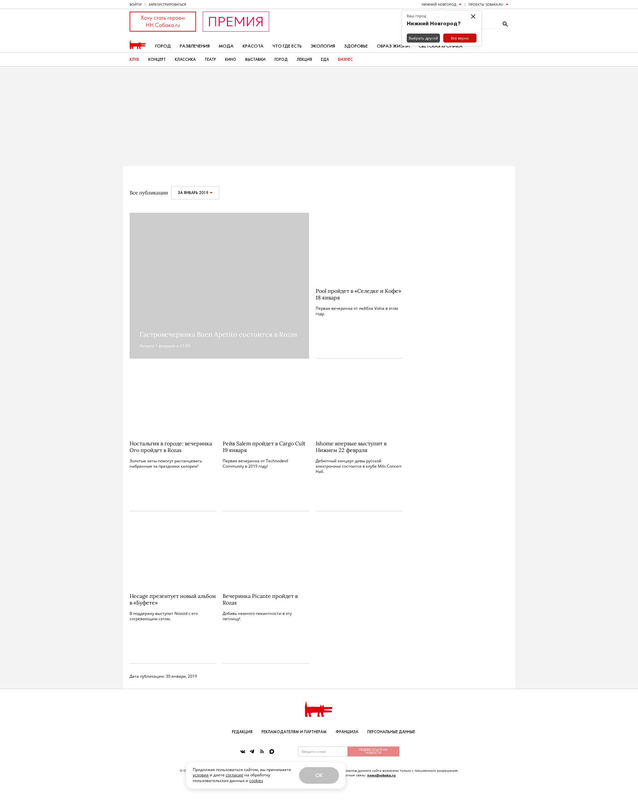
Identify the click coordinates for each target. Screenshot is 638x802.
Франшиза (347, 732)
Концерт (157, 59)
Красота (253, 46)
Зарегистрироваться (167, 4)
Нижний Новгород (439, 4)
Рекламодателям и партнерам (294, 732)
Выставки (255, 59)
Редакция (242, 732)
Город (163, 46)
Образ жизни (393, 46)
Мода (226, 46)
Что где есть (287, 46)
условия (201, 775)
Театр (210, 59)
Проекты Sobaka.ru (486, 4)
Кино (230, 59)
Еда (325, 59)
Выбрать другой (423, 38)
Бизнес (345, 59)
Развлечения (195, 46)
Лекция (304, 59)
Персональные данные (391, 732)
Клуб (134, 59)
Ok (319, 775)
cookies (256, 780)
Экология (323, 46)
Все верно (460, 38)
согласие (234, 775)
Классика (185, 59)
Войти (136, 4)
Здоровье (356, 46)
